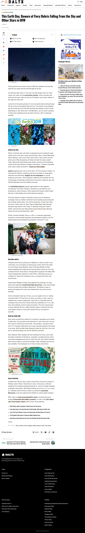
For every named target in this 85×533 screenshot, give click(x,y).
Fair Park (21, 425)
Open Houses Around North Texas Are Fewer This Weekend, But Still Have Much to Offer (30, 418)
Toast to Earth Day (38, 41)
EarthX (10, 171)
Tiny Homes (48, 425)
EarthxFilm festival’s (17, 186)
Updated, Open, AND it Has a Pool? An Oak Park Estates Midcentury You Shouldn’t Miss (70, 102)
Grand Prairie (8, 12)
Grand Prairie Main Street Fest (32, 285)
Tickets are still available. (37, 167)
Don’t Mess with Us (16, 41)
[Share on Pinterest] (4, 47)
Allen (17, 425)
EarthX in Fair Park (16, 38)
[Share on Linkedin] (4, 51)
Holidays (30, 425)
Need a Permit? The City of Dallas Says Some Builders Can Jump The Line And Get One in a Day (70, 96)
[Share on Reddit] (4, 55)
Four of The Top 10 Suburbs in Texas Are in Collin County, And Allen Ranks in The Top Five (30, 412)
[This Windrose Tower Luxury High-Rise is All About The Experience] (70, 71)
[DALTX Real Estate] (13, 1)
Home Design (62, 78)
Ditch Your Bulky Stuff (39, 38)
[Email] (4, 59)
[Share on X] (4, 43)
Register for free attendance (34, 175)
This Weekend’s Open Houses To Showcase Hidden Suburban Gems (25, 415)
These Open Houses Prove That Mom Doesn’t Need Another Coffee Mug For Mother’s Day (30, 409)
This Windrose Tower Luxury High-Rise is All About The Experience (70, 82)
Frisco (25, 425)
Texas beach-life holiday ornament (24, 399)
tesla (43, 425)
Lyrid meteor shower (31, 95)
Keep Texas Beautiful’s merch (28, 397)
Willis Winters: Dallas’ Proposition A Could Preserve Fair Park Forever (25, 406)
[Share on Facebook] (4, 39)
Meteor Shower (37, 425)
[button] (3, 1)
